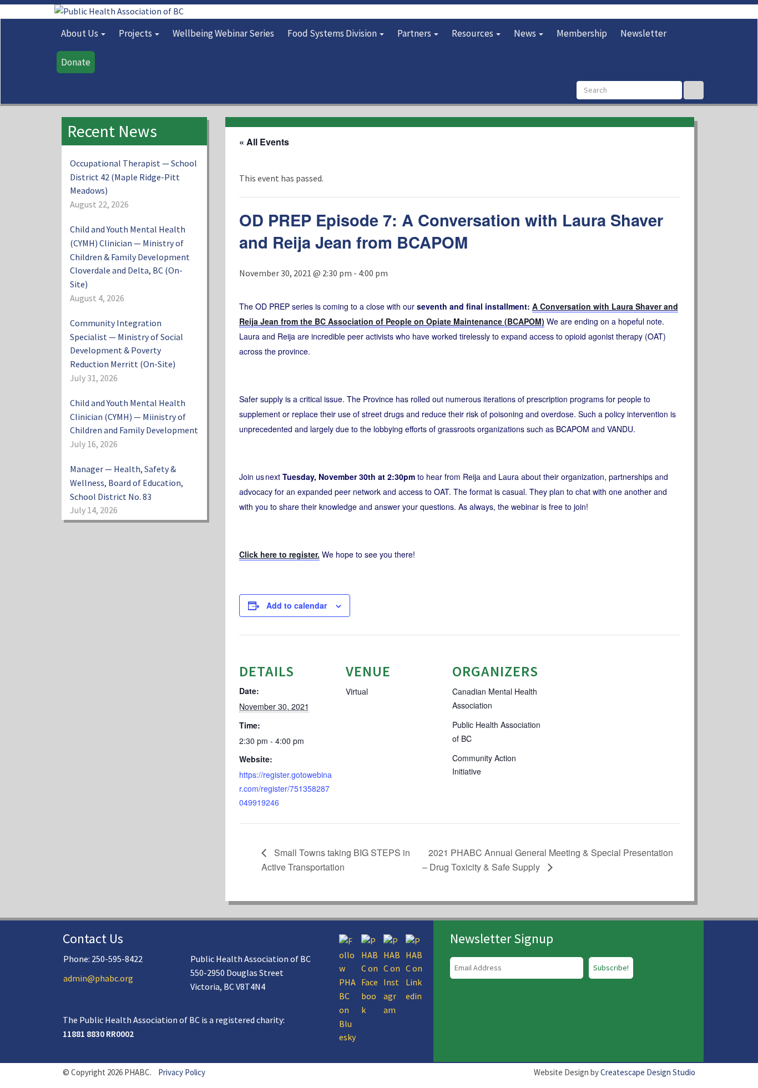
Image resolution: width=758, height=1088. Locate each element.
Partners (415, 33)
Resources (473, 33)
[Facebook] (369, 974)
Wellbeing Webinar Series (223, 33)
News (526, 33)
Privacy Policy (181, 1072)
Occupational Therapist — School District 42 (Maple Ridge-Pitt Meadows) (133, 177)
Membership (582, 33)
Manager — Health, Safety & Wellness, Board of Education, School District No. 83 (126, 482)
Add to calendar (296, 605)
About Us (80, 33)
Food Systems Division (332, 33)
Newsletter (643, 33)
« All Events (264, 141)
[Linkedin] (414, 967)
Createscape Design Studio (647, 1072)
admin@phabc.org (98, 978)
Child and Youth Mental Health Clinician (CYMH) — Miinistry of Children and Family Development (134, 416)
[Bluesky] (347, 988)
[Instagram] (391, 974)
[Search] (694, 90)
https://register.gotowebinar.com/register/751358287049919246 (285, 788)
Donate (75, 62)
